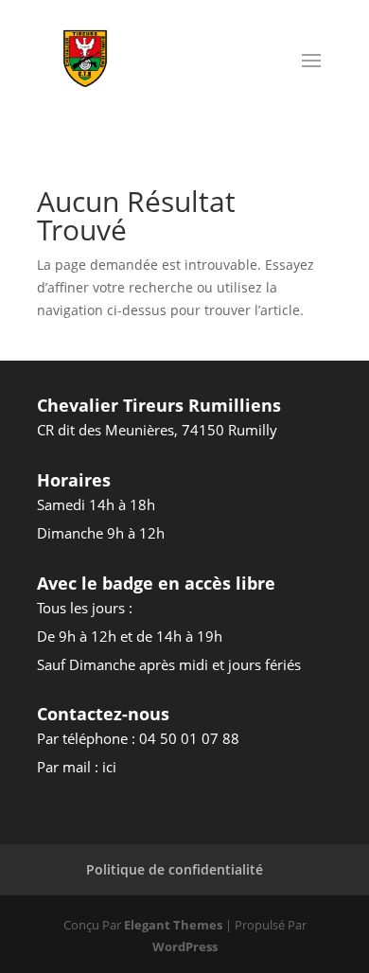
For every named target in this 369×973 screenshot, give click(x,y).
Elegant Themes (173, 924)
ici (109, 766)
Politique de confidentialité (174, 869)
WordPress (185, 946)
